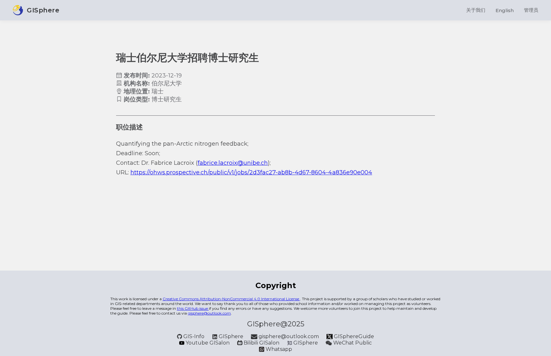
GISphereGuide (353, 336)
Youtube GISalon (207, 343)
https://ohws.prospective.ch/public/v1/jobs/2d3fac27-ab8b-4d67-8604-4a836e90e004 (251, 172)
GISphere (231, 336)
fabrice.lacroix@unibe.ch (233, 162)
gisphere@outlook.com (209, 313)
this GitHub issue (193, 308)
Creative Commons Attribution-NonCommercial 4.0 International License (231, 298)
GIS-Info (194, 336)
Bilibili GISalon (261, 343)
